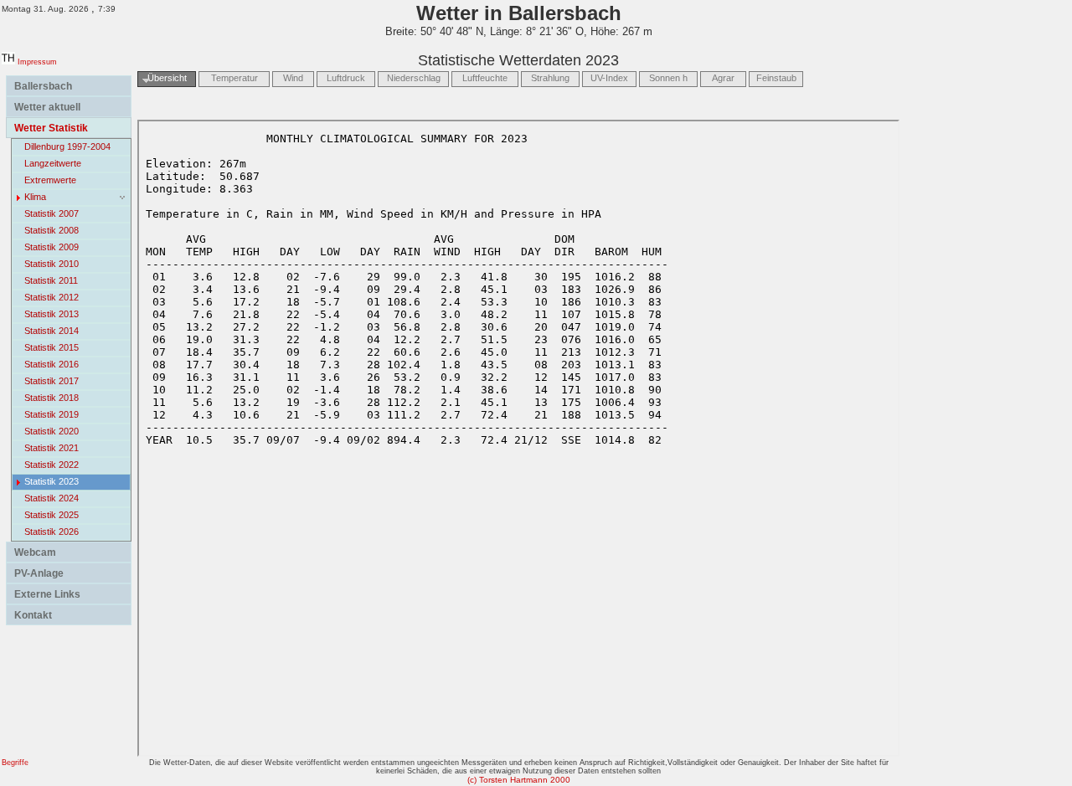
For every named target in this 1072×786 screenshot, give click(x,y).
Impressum (37, 62)
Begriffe (15, 762)
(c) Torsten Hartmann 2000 (518, 779)
